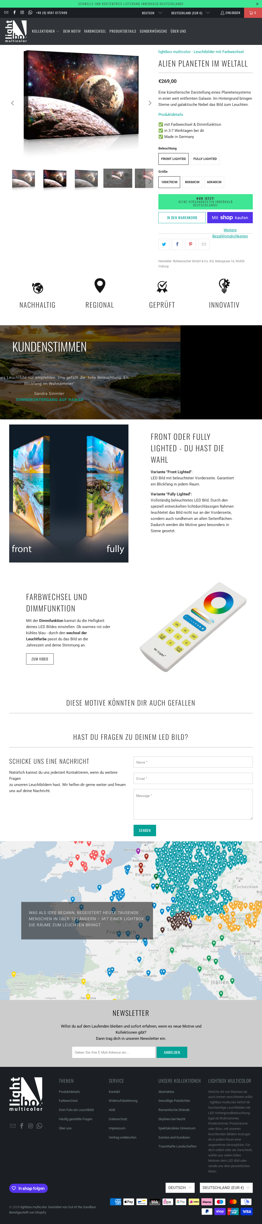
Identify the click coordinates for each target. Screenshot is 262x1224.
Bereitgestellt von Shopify (27, 1212)
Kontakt (114, 1092)
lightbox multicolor (33, 1207)
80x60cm (192, 182)
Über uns (65, 1128)
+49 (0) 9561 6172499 (51, 12)
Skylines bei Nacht (171, 1119)
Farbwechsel (68, 1101)
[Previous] (13, 103)
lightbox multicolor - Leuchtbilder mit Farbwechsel (201, 51)
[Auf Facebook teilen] (177, 244)
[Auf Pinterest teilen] (190, 244)
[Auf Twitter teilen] (163, 244)
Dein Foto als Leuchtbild (76, 1110)
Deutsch (149, 13)
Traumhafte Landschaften (177, 1146)
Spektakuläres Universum (176, 1128)
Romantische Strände (174, 1110)
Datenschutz (118, 1119)
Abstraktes (166, 1092)
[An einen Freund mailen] (203, 244)
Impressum (117, 1128)
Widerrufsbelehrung (123, 1101)
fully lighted (205, 159)
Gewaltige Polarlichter (174, 1101)
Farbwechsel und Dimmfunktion (57, 602)
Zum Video (39, 658)
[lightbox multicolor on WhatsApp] (30, 12)
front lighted (173, 159)
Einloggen (233, 12)
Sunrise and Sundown (174, 1137)
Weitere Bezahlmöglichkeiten (230, 233)
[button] (46, 31)
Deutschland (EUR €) (187, 13)
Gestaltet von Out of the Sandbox (72, 1207)
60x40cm (214, 182)
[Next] (149, 103)
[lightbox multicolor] (16, 31)
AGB (112, 1110)
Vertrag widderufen (122, 1137)
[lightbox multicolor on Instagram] (22, 12)
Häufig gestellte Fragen (75, 1119)
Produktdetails (170, 114)
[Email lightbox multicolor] (6, 12)
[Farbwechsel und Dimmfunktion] (193, 627)
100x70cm (169, 182)
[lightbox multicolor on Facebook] (14, 12)
